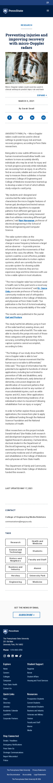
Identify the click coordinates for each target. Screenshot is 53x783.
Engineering (15, 582)
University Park (37, 575)
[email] (43, 117)
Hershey (15, 575)
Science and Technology (15, 551)
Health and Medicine (37, 542)
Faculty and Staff (37, 559)
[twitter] (21, 117)
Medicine (37, 582)
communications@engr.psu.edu (18, 521)
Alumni (37, 568)
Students (37, 551)
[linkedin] (32, 117)
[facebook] (9, 117)
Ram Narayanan (27, 220)
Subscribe (25, 614)
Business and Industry (15, 568)
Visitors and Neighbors (15, 559)
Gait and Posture (13, 317)
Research (26, 25)
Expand (41, 95)
